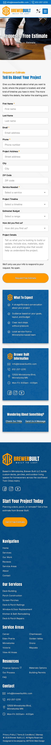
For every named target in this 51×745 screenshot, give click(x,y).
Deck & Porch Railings (14, 605)
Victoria (6, 647)
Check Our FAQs (14, 421)
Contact (6, 575)
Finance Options (11, 668)
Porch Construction (12, 595)
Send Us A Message (35, 421)
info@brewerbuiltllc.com (18, 2)
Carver (6, 634)
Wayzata (33, 647)
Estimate (30, 42)
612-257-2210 (41, 2)
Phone (6, 139)
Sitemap (39, 734)
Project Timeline (10, 199)
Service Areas (10, 566)
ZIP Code (7, 175)
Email (6, 127)
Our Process (9, 672)
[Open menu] (44, 11)
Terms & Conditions (25, 734)
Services (7, 552)
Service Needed (11, 187)
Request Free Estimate (25, 278)
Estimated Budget (11, 211)
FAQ (5, 677)
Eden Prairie (9, 638)
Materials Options (38, 668)
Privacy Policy (9, 734)
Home (19, 42)
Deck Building (9, 591)
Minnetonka (8, 643)
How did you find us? (13, 223)
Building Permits (37, 672)
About (5, 571)
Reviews (7, 562)
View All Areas (10, 652)
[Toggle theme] (38, 11)
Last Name (8, 115)
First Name (9, 103)
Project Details (9, 235)
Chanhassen (35, 634)
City (4, 163)
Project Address (11, 151)
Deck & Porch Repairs (13, 618)
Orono (32, 643)
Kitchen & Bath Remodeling (16, 614)
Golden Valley (36, 638)
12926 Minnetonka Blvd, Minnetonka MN (24, 376)
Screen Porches (11, 600)
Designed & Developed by (24, 741)
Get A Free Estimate (15, 522)
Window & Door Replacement (17, 609)
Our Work (7, 557)
